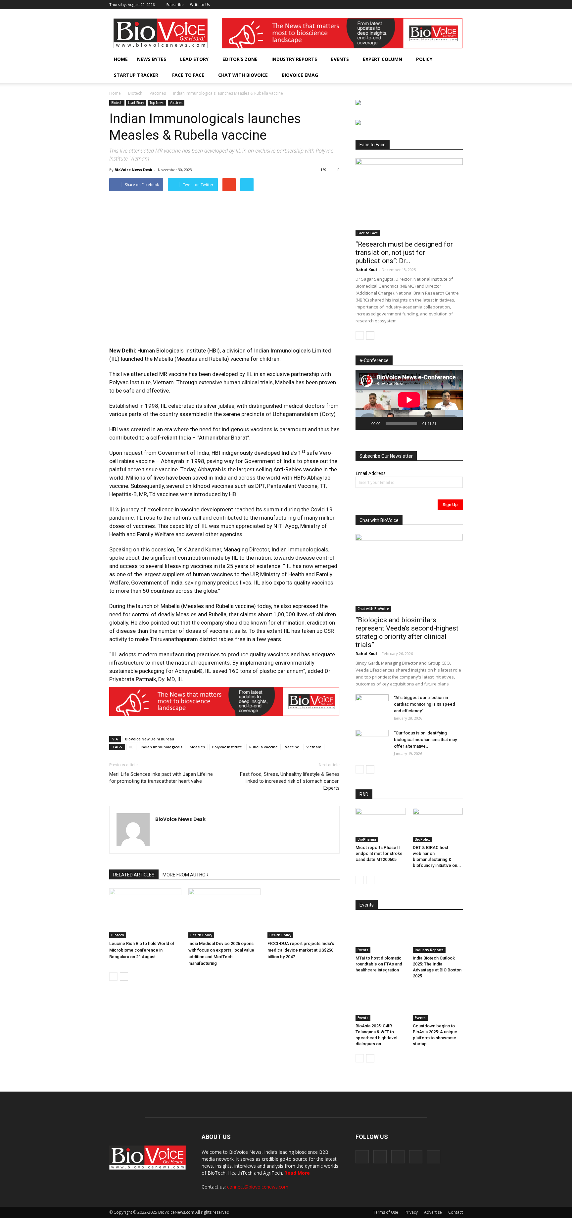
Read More (297, 1173)
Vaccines (158, 93)
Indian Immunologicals (161, 746)
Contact (455, 1212)
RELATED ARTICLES (134, 874)
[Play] (364, 423)
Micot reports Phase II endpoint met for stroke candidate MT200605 (379, 853)
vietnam (314, 746)
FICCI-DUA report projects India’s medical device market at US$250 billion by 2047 (300, 950)
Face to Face (188, 75)
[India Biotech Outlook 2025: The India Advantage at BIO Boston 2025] (438, 935)
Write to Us (200, 4)
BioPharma (367, 839)
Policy (424, 59)
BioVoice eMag (300, 75)
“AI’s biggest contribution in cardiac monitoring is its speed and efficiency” (424, 704)
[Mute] (443, 423)
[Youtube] (458, 5)
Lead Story (194, 59)
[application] (409, 400)
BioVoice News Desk (133, 169)
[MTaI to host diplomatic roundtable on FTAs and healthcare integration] (381, 935)
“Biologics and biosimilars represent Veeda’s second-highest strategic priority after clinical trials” (407, 632)
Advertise (433, 1212)
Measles (197, 746)
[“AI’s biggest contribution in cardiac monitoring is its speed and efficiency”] (372, 706)
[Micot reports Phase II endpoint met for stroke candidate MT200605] (381, 825)
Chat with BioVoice (243, 75)
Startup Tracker (136, 75)
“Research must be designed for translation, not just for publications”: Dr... (404, 252)
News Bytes (151, 59)
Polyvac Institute (227, 746)
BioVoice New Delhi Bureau (149, 738)
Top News (157, 102)
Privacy (411, 1212)
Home (121, 59)
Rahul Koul (366, 269)
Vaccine (292, 746)
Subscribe (175, 4)
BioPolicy (422, 839)
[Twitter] (447, 5)
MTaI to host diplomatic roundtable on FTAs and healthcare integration (379, 964)
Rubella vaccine (263, 746)
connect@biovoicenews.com (257, 1187)
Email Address (371, 473)
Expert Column (382, 59)
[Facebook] (414, 5)
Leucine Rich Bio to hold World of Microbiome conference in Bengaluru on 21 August (141, 950)
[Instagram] (425, 5)
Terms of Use (385, 1212)
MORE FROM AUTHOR (186, 874)
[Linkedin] (436, 5)
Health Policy (201, 935)
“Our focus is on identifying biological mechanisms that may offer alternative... (425, 739)
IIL (131, 746)
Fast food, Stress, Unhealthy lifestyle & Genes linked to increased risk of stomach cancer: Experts (290, 781)
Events (340, 59)
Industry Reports (294, 59)
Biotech (135, 93)
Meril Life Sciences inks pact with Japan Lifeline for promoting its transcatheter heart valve (161, 777)
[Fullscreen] (454, 423)
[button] (439, 75)
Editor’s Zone (240, 59)
